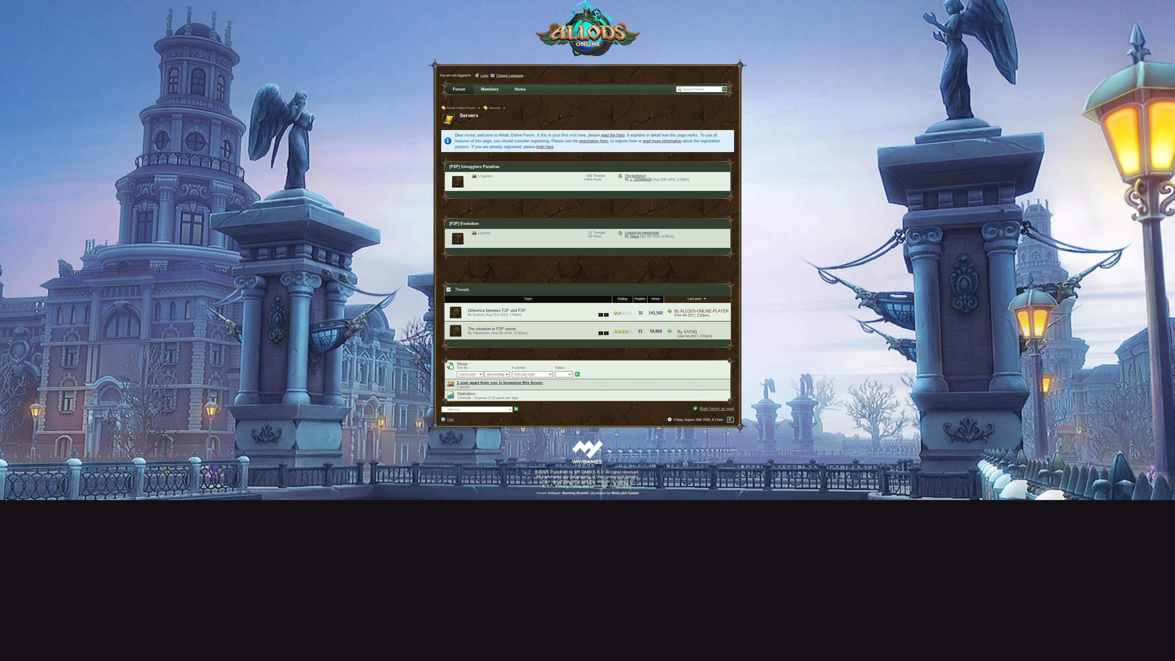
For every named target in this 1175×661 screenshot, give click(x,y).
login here (545, 146)
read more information (662, 141)
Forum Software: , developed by (588, 493)
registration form (593, 141)
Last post (695, 299)
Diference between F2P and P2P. (497, 310)
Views (655, 299)
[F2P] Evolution (464, 223)
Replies (640, 299)
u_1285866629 (641, 179)
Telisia (634, 236)
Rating (622, 299)
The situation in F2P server (492, 329)
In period (518, 367)
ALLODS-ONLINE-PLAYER (704, 311)
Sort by (462, 367)
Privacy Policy (568, 486)
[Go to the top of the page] (730, 419)
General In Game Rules (611, 486)
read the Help (613, 135)
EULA (548, 486)
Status (560, 367)
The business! (635, 175)
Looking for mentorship (642, 232)
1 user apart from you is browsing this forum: (500, 382)
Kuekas (478, 314)
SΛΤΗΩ (690, 332)
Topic (528, 299)
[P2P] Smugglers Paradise (474, 166)
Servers (469, 115)
